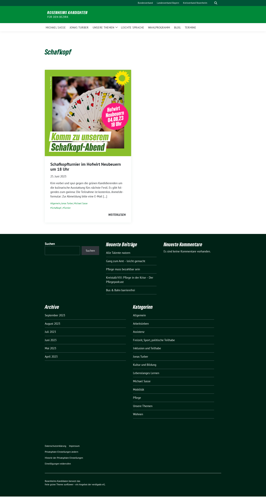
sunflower (68, 484)
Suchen (50, 244)
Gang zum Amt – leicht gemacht (125, 261)
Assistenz (139, 332)
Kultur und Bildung (144, 365)
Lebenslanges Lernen (146, 373)
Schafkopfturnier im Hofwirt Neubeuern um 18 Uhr (85, 167)
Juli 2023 (50, 332)
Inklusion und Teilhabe (147, 348)
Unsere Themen (142, 406)
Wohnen (138, 414)
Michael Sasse (81, 203)
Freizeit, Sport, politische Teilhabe (154, 340)
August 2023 (52, 323)
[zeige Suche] (216, 3)
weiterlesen (117, 215)
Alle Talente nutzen (118, 253)
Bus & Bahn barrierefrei (120, 290)
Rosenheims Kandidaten (67, 12)
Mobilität (138, 389)
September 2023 (55, 315)
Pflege (137, 398)
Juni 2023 (50, 340)
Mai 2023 (50, 348)
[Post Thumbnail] (88, 112)
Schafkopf (56, 207)
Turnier (67, 207)
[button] (62, 452)
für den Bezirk (57, 17)
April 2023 (51, 356)
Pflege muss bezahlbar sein (123, 269)
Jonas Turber (67, 203)
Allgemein (55, 203)
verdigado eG (98, 484)
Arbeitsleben (141, 323)
